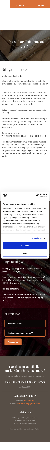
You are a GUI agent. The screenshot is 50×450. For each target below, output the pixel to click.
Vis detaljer (37, 238)
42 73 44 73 (29, 400)
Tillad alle (25, 246)
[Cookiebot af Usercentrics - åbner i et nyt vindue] (36, 195)
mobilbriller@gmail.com (28, 403)
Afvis (25, 253)
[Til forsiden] (25, 17)
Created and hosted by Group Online (25, 429)
